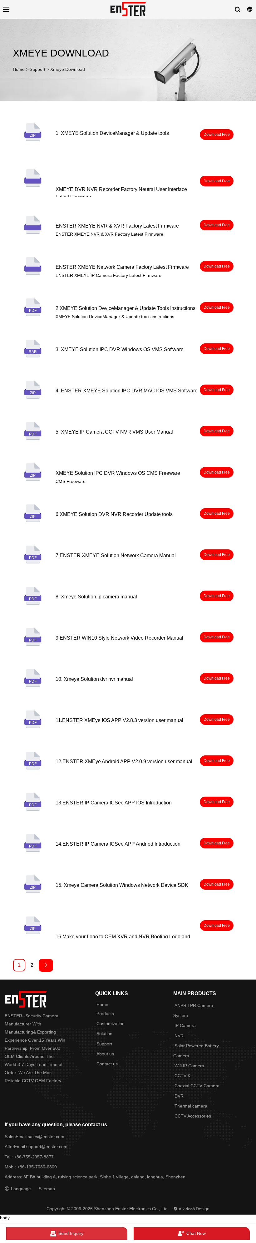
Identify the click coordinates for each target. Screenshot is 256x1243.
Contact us (107, 1063)
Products (105, 1013)
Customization (110, 1023)
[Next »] (46, 965)
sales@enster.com (47, 1136)
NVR (179, 1035)
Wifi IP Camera (189, 1065)
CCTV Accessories (193, 1115)
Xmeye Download (67, 69)
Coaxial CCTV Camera (197, 1085)
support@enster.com (46, 1146)
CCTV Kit (184, 1075)
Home (19, 69)
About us (105, 1053)
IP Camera (185, 1025)
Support (37, 69)
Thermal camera (191, 1105)
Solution (104, 1033)
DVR (179, 1095)
